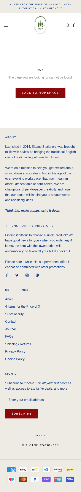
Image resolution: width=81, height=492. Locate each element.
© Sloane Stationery (40, 445)
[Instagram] (27, 275)
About (9, 299)
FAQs (9, 336)
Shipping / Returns (18, 344)
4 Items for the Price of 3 (22, 306)
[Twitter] (17, 275)
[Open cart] (75, 25)
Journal (10, 329)
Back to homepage (40, 92)
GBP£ (38, 435)
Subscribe (21, 413)
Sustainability (14, 314)
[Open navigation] (6, 25)
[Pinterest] (37, 275)
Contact (10, 321)
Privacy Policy (15, 351)
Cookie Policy (15, 359)
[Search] (68, 25)
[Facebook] (6, 275)
